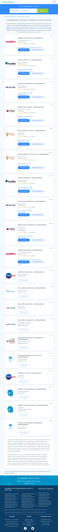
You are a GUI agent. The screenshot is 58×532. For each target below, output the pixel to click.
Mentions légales (29, 519)
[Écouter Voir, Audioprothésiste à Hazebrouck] (10, 205)
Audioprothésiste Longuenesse (11, 493)
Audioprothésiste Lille (43, 506)
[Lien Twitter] (32, 528)
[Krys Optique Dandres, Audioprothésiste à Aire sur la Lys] (10, 359)
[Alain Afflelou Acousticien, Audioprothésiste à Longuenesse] (10, 341)
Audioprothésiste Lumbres (10, 496)
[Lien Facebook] (25, 528)
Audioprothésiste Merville (27, 507)
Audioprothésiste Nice (43, 498)
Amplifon (8, 28)
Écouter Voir (47, 26)
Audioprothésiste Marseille (44, 494)
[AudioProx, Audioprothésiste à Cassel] (10, 377)
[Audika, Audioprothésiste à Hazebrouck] (10, 182)
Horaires (20, 52)
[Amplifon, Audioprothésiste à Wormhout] (10, 254)
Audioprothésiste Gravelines (28, 504)
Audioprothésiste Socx (27, 495)
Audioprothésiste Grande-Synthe (29, 505)
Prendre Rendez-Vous (38, 49)
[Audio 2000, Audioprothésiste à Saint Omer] (10, 308)
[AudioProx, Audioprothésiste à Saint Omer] (10, 276)
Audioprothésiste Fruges (27, 502)
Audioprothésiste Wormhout (11, 504)
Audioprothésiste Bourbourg (11, 505)
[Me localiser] (36, 11)
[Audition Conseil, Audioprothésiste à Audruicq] (10, 393)
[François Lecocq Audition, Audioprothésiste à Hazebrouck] (10, 427)
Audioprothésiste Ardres (10, 507)
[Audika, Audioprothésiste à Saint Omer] (10, 64)
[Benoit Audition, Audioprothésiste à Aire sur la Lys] (10, 158)
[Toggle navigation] (54, 1)
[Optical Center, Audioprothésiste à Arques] (10, 111)
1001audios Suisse (46, 524)
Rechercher (43, 10)
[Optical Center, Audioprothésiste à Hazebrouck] (10, 229)
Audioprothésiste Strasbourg (45, 501)
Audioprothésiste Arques (10, 495)
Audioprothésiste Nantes (44, 500)
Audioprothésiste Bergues (27, 501)
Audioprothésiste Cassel (10, 499)
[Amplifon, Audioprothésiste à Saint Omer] (10, 42)
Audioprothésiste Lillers (27, 498)
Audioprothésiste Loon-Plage (28, 499)
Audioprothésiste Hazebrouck (11, 502)
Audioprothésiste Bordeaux (45, 504)
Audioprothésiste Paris (44, 492)
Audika (42, 26)
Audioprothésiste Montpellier (45, 503)
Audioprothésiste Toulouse (44, 497)
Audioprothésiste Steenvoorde (28, 493)
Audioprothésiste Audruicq (10, 501)
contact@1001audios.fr (29, 483)
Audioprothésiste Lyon (43, 495)
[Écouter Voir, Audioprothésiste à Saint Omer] (10, 87)
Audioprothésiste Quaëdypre (28, 496)
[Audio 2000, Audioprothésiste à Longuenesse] (10, 324)
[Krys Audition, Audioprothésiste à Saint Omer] (10, 292)
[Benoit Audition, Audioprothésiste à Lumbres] (10, 134)
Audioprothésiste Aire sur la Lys (12, 498)
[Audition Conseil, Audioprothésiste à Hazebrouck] (10, 410)
